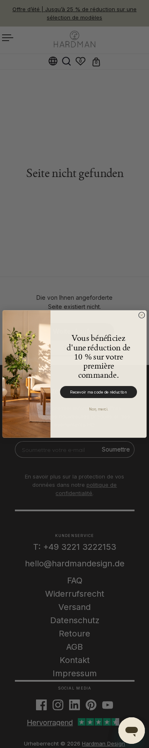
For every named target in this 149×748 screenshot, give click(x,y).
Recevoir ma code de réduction (98, 392)
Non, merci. (98, 409)
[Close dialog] (142, 315)
